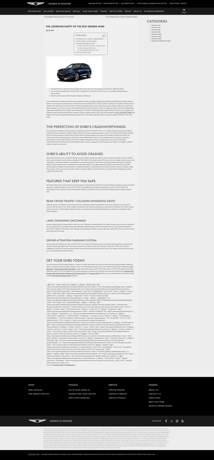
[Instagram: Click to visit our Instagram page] (177, 421)
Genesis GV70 (70, 273)
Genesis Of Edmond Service (161, 41)
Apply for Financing (79, 398)
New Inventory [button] (34, 11)
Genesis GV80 (81, 273)
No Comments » (69, 365)
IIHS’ (124, 113)
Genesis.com (151, 454)
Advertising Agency (78, 454)
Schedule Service (118, 394)
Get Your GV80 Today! (84, 52)
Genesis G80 (51, 273)
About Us (154, 390)
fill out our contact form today (65, 269)
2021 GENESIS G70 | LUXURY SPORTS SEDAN (121, 17)
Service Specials (117, 398)
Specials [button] (76, 11)
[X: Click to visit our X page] (171, 421)
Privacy (69, 454)
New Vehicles (35, 390)
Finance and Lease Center (82, 394)
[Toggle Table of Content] (102, 36)
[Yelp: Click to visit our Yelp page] (182, 421)
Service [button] (128, 11)
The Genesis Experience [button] (154, 11)
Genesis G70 (60, 273)
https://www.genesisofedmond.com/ (87, 429)
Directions (154, 398)
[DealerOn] (34, 454)
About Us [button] (138, 11)
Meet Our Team (156, 402)
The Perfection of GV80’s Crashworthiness (89, 39)
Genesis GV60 (95, 273)
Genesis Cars (155, 25)
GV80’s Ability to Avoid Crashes (86, 41)
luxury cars (108, 430)
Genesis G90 (128, 271)
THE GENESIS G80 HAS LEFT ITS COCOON (59, 17)
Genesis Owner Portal (160, 406)
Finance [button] (103, 11)
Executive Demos (63, 11)
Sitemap (63, 454)
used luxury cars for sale (97, 430)
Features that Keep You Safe (86, 43)
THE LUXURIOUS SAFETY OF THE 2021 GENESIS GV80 (75, 26)
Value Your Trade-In (79, 390)
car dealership (162, 444)
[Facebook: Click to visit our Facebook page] (166, 421)
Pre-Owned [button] (49, 11)
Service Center (116, 390)
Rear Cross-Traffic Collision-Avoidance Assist (92, 46)
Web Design (88, 454)
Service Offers (115, 11)
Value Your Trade (90, 11)
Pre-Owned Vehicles (38, 394)
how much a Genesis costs (61, 276)
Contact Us (155, 394)
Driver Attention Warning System (89, 50)
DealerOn (57, 454)
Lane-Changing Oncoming (87, 48)
